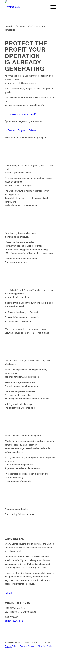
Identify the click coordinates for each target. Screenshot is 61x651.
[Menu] (51, 7)
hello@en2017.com (14, 620)
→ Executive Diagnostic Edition (20, 130)
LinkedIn (9, 592)
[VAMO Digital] (25, 7)
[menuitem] (51, 7)
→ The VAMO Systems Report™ (21, 113)
